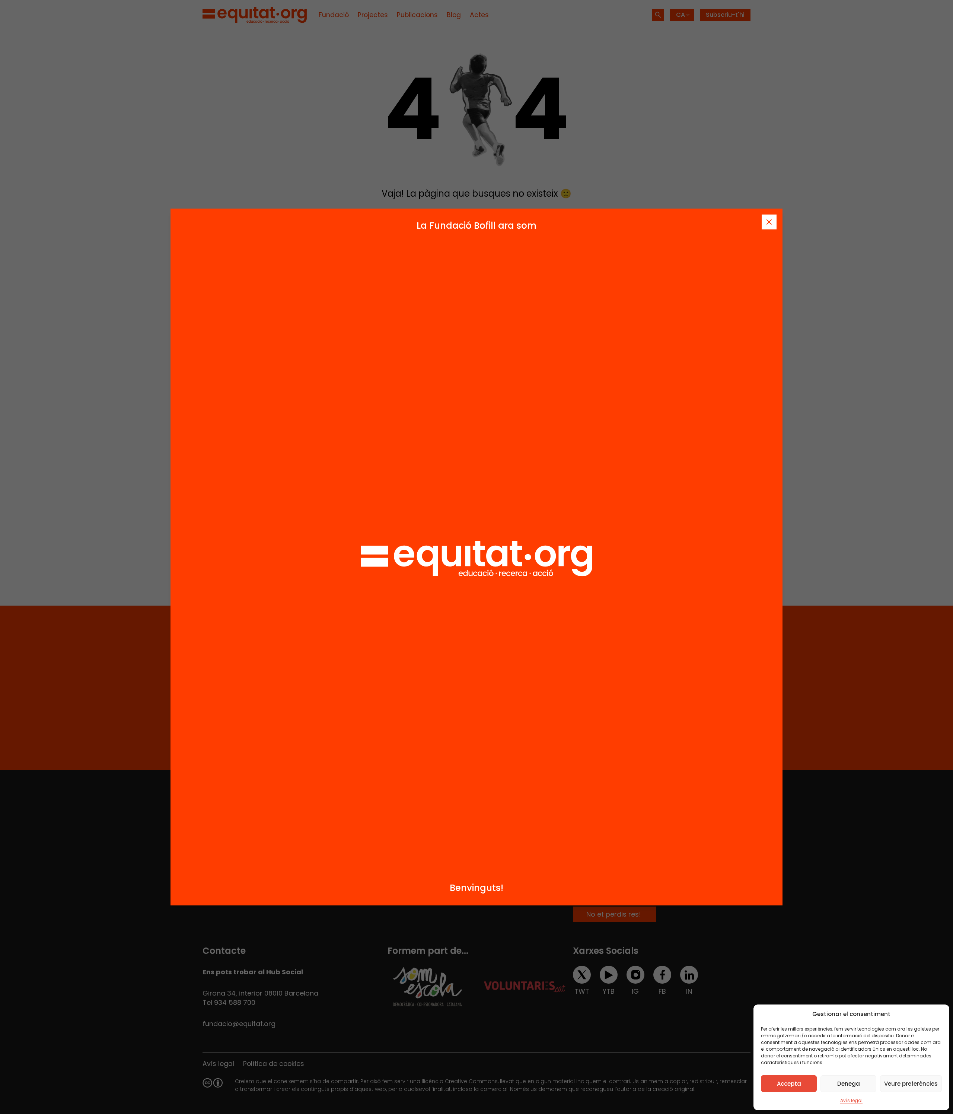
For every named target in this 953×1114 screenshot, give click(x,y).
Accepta (789, 1084)
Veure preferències (911, 1084)
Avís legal (851, 1100)
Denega (848, 1084)
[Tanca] (769, 222)
